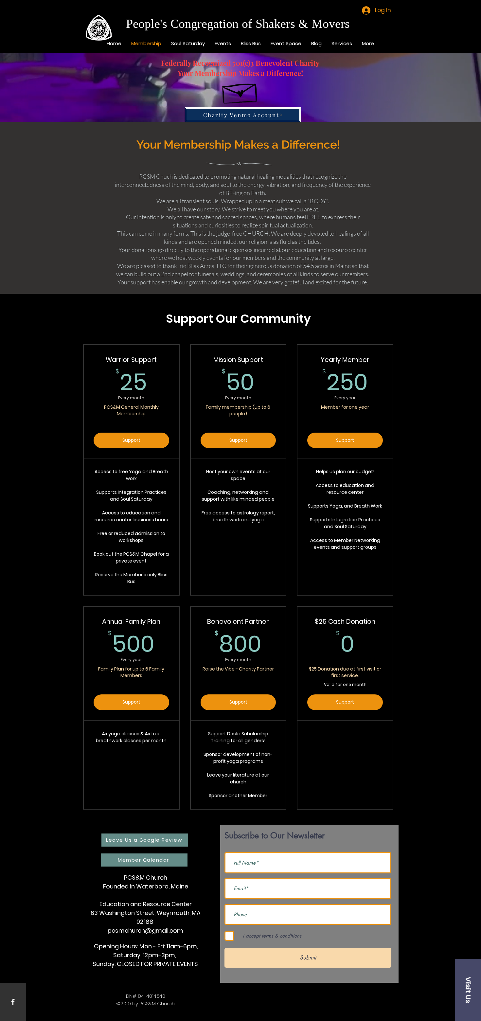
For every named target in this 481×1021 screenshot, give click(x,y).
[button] (468, 990)
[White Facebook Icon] (13, 1002)
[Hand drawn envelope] (240, 90)
